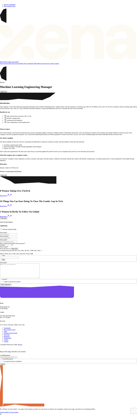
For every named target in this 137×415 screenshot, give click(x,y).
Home (2, 62)
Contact (56, 63)
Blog (35, 63)
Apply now (3, 91)
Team (5, 331)
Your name (3, 232)
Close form (4, 218)
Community (30, 63)
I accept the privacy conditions (13, 361)
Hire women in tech (9, 6)
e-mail (5, 355)
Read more (3, 195)
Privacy (20, 344)
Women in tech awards (10, 333)
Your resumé (4, 247)
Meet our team (41, 63)
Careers (6, 340)
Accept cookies (13, 412)
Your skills (3, 262)
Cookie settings (4, 412)
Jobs (17, 62)
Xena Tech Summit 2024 (19, 63)
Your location (4, 236)
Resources (7, 336)
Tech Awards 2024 (5, 63)
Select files (14, 248)
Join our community (9, 4)
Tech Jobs (7, 334)
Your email (3, 240)
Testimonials (7, 338)
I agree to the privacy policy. (12, 281)
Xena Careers (50, 63)
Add (3, 259)
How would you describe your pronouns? (12, 243)
